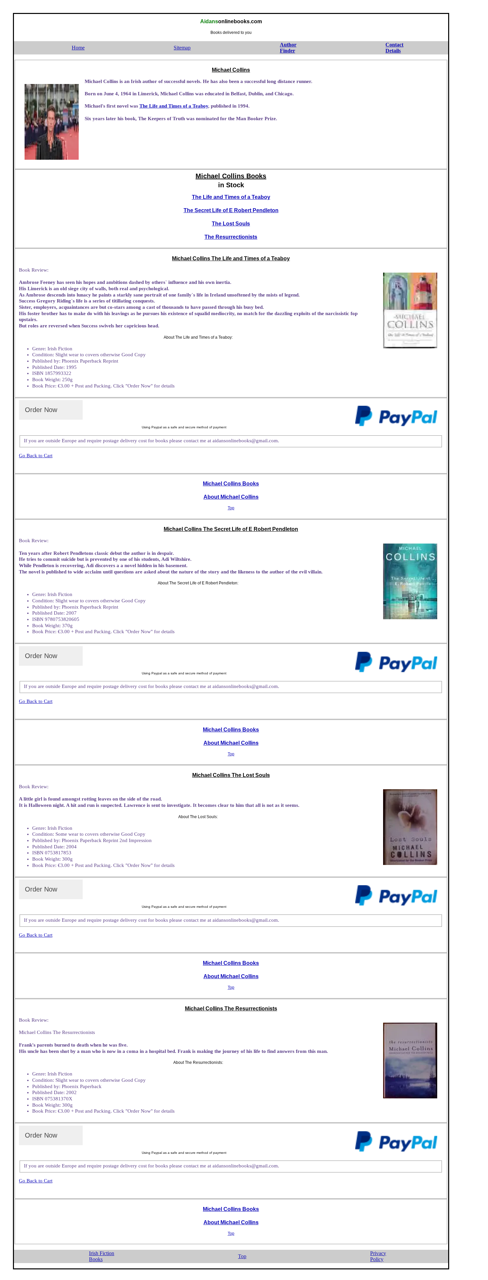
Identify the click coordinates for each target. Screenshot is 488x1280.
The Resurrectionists (230, 237)
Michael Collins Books (231, 483)
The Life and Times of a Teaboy (173, 106)
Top (231, 508)
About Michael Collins (231, 497)
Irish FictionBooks (101, 1256)
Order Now (41, 409)
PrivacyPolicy (378, 1256)
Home (78, 47)
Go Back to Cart (35, 455)
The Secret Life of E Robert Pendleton (231, 210)
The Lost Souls (231, 223)
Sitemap (182, 47)
